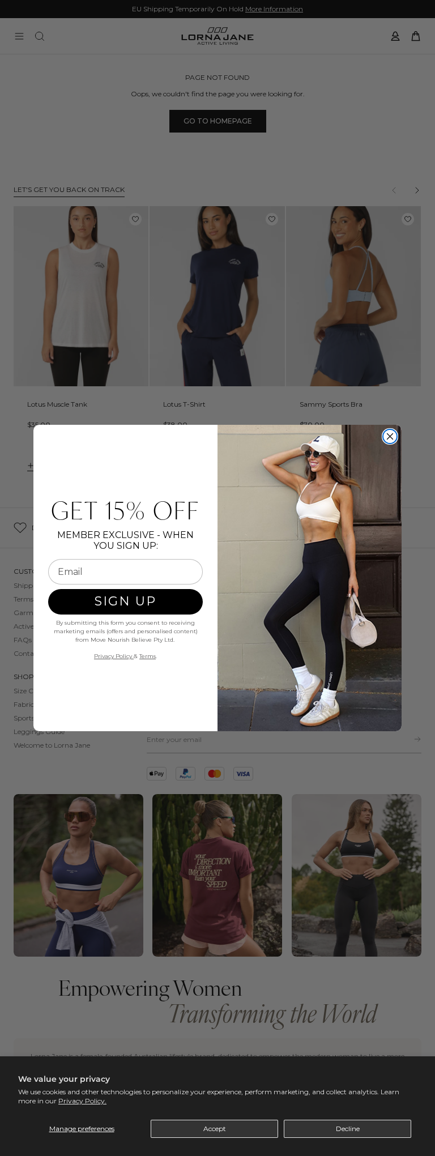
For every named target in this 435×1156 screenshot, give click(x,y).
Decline (348, 1128)
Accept (214, 1128)
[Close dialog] (390, 436)
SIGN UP (125, 601)
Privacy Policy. (82, 1101)
